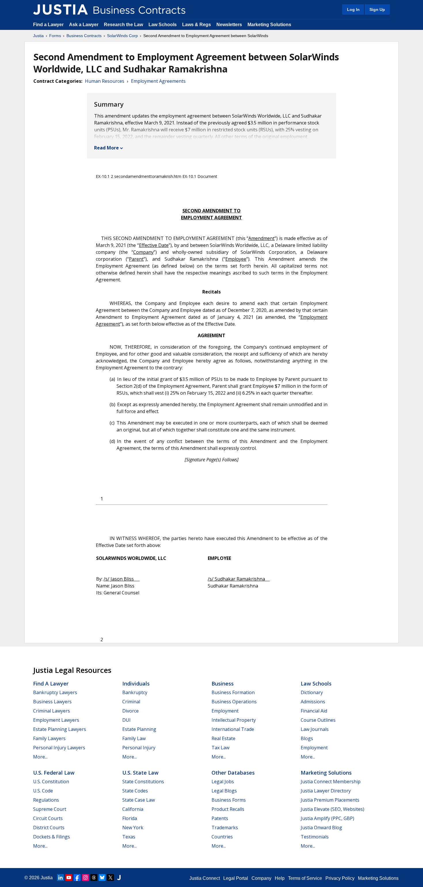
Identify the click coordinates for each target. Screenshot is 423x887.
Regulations (46, 800)
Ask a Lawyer (84, 24)
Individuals (136, 683)
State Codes (135, 791)
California (132, 809)
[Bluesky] (102, 877)
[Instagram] (85, 877)
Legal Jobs (223, 781)
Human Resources (104, 81)
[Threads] (93, 877)
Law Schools (162, 24)
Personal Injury (138, 747)
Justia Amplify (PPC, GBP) (327, 818)
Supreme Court (49, 809)
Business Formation (233, 692)
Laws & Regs (196, 24)
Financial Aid (314, 711)
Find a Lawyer (48, 24)
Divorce (130, 711)
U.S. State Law (140, 772)
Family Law (134, 738)
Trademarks (225, 827)
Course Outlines (318, 720)
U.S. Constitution (51, 781)
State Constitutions (143, 781)
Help (280, 878)
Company (261, 878)
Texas (128, 837)
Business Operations (234, 701)
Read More (106, 148)
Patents (220, 818)
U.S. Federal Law (54, 772)
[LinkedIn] (60, 877)
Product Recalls (228, 809)
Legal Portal (235, 878)
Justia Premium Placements (330, 800)
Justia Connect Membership (331, 781)
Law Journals (315, 729)
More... (40, 757)
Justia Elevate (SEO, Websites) (332, 809)
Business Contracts (84, 35)
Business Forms (229, 800)
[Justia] (60, 9)
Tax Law (220, 747)
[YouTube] (68, 877)
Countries (222, 837)
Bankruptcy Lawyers (55, 692)
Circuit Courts (48, 818)
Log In (353, 9)
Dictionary (312, 692)
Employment (225, 711)
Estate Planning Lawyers (59, 729)
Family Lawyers (49, 738)
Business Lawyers (52, 701)
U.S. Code (43, 791)
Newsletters (229, 24)
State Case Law (138, 800)
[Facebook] (77, 877)
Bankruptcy (134, 692)
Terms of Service (305, 878)
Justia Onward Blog (321, 827)
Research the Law (123, 24)
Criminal (131, 701)
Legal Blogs (224, 791)
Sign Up (377, 9)
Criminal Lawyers (51, 711)
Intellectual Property (234, 720)
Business (223, 683)
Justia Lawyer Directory (326, 791)
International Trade (233, 729)
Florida (129, 818)
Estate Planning (139, 729)
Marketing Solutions (269, 24)
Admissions (313, 701)
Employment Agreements (158, 81)
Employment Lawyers (56, 720)
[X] (110, 877)
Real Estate (223, 738)
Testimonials (315, 837)
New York (132, 827)
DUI (126, 720)
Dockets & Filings (51, 837)
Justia (38, 35)
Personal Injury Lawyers (59, 747)
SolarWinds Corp (122, 35)
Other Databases (233, 772)
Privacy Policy (340, 878)
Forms (55, 35)
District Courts (48, 827)
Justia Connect (204, 878)
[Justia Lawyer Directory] (118, 877)
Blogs (307, 738)
